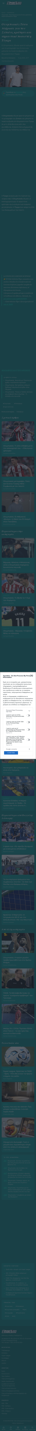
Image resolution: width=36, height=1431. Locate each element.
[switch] (28, 715)
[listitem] (18, 710)
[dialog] (18, 715)
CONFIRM (11, 753)
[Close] (32, 676)
